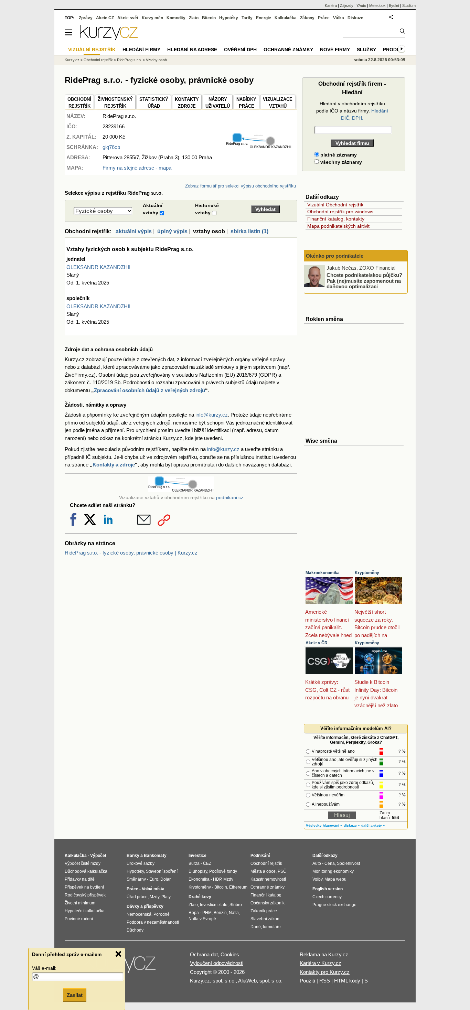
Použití (307, 981)
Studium (409, 5)
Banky (133, 855)
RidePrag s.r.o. (129, 60)
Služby (366, 49)
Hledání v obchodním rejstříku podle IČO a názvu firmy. (352, 111)
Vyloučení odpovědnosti (216, 963)
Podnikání (260, 855)
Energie (263, 17)
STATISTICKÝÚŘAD (153, 103)
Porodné (161, 914)
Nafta (234, 912)
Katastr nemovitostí (268, 879)
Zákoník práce (263, 911)
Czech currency (327, 896)
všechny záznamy (340, 162)
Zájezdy (346, 5)
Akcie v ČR (317, 643)
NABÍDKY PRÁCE (246, 103)
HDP (217, 879)
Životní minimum (80, 903)
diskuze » (352, 825)
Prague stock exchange (334, 904)
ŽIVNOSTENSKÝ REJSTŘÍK (115, 103)
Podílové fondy (223, 871)
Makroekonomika (323, 572)
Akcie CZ (105, 17)
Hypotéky (228, 17)
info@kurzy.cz (211, 415)
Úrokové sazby (140, 863)
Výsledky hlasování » (324, 825)
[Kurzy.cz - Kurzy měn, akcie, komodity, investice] (109, 38)
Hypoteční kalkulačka (85, 911)
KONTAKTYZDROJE (187, 103)
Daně (255, 926)
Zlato (194, 17)
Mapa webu (335, 879)
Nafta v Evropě (202, 918)
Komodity (176, 17)
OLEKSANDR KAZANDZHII (98, 267)
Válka (338, 17)
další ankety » (373, 825)
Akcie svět (127, 17)
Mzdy (154, 896)
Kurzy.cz (72, 60)
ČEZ (207, 863)
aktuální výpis (134, 231)
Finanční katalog (265, 895)
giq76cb (111, 147)
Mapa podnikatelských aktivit (338, 226)
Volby (317, 879)
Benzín (220, 912)
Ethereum (238, 887)
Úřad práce (137, 896)
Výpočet (98, 855)
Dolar (165, 879)
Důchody (135, 930)
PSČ (282, 871)
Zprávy (86, 17)
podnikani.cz (229, 497)
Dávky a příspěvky (145, 906)
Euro (153, 879)
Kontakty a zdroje (114, 465)
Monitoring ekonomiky (333, 871)
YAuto (361, 5)
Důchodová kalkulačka (86, 871)
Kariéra (331, 5)
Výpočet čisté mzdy (82, 863)
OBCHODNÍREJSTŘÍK (79, 103)
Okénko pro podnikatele (334, 256)
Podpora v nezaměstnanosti (153, 922)
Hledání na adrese (192, 49)
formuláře (272, 926)
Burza (194, 863)
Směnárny (136, 879)
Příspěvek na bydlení (84, 887)
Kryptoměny (367, 572)
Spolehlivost (348, 863)
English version (327, 889)
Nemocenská (139, 914)
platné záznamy (338, 155)
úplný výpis (172, 231)
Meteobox (377, 5)
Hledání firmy (141, 49)
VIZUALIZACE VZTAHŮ (277, 103)
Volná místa (153, 889)
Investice (197, 855)
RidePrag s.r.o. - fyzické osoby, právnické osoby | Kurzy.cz (131, 553)
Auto (316, 863)
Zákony (307, 17)
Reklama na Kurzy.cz (324, 954)
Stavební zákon (264, 918)
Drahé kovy (200, 896)
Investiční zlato (213, 904)
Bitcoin (209, 17)
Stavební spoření (162, 871)
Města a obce (263, 871)
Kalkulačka (286, 17)
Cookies (230, 954)
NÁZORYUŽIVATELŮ (217, 103)
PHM (207, 912)
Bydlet (394, 5)
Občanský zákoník (267, 903)
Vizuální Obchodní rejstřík (335, 204)
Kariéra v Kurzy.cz (320, 963)
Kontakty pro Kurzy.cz (325, 972)
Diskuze (355, 17)
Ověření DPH (240, 49)
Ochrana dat (204, 954)
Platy (166, 896)
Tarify (247, 17)
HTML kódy (347, 981)
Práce (324, 17)
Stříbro (235, 904)
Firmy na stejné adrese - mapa (137, 168)
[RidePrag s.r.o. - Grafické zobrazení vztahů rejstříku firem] (258, 147)
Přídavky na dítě (80, 879)
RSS (324, 981)
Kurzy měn (152, 17)
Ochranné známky (288, 49)
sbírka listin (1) (249, 231)
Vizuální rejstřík (92, 49)
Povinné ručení (79, 918)
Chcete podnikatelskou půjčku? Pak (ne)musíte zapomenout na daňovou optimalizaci (364, 280)
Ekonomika (199, 879)
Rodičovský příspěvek (85, 895)
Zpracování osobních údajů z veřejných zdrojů (149, 390)
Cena (329, 863)
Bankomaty (155, 855)
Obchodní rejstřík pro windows (340, 211)
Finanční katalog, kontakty (335, 219)
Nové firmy (335, 49)
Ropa (194, 912)
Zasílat (75, 995)
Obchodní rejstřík (98, 60)
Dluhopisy (198, 871)
